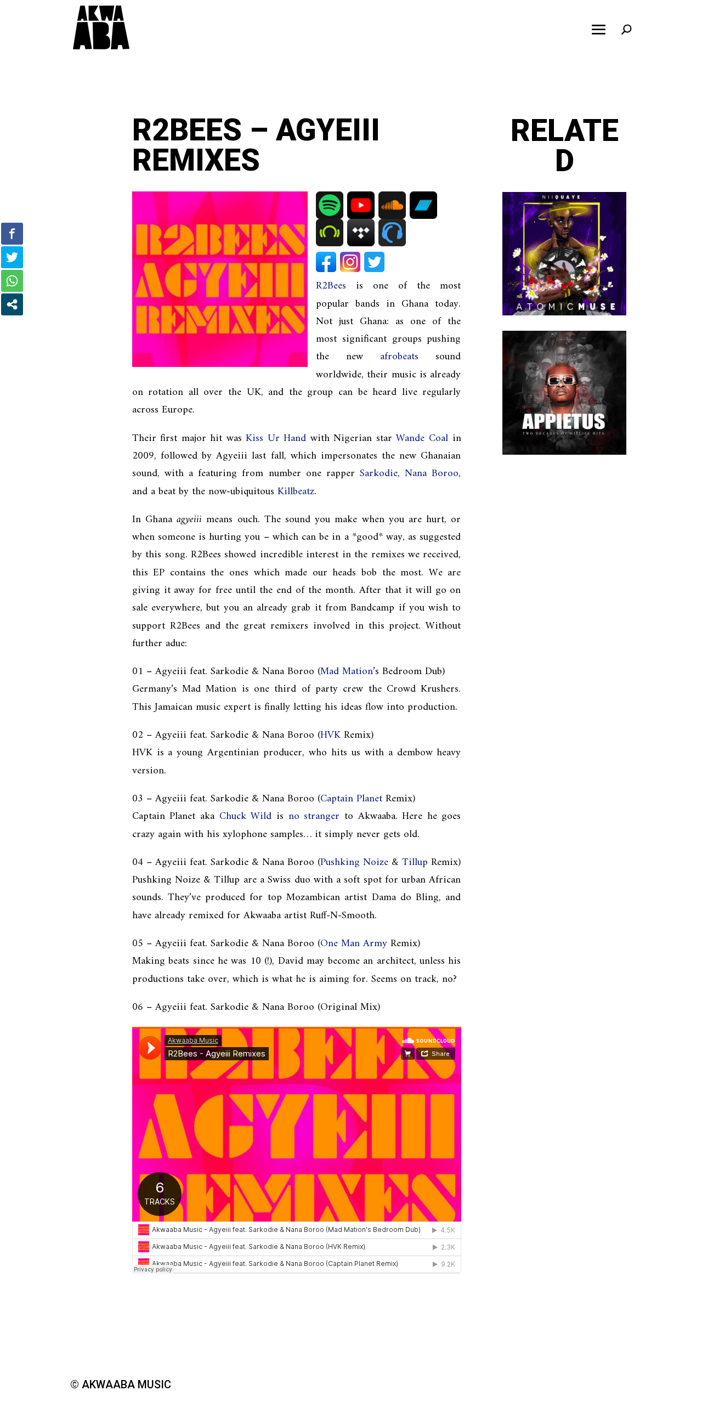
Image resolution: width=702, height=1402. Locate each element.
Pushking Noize (354, 862)
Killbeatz (296, 492)
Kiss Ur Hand (276, 438)
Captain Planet (351, 799)
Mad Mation (346, 672)
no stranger (314, 816)
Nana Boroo (431, 474)
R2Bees (331, 286)
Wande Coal (422, 438)
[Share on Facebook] (12, 234)
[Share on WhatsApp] (12, 281)
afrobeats (399, 357)
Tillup (415, 862)
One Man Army (353, 944)
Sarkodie (379, 474)
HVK (330, 735)
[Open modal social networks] (12, 304)
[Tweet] (12, 257)
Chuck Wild (245, 816)
